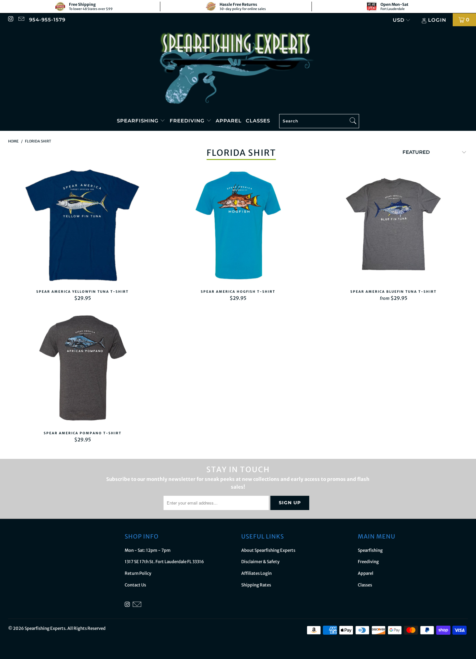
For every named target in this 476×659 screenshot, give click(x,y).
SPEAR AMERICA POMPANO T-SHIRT (82, 368)
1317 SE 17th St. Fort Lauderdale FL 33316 (164, 561)
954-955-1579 (47, 20)
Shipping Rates (256, 585)
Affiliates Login (256, 573)
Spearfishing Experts (45, 628)
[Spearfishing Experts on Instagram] (10, 20)
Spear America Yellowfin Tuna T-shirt (82, 226)
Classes (258, 121)
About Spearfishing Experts (268, 550)
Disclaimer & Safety (260, 561)
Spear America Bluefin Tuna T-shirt (393, 226)
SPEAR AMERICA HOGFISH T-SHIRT (238, 226)
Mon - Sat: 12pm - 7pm (148, 550)
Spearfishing (138, 121)
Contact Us (135, 585)
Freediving (188, 121)
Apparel (229, 121)
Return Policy (138, 573)
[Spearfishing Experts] (238, 68)
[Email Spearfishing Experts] (20, 20)
